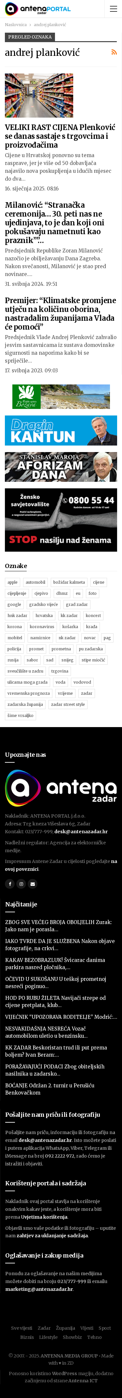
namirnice (40, 637)
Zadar (44, 1328)
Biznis (27, 1337)
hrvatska (44, 615)
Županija (65, 1328)
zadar (86, 693)
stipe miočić (93, 660)
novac (90, 637)
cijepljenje (16, 593)
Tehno (94, 1337)
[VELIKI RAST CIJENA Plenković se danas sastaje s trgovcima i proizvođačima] (39, 95)
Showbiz (72, 1337)
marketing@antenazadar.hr (39, 1289)
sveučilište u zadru (25, 671)
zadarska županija (25, 704)
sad (49, 660)
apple (12, 582)
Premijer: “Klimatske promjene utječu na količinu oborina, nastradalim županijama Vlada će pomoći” (60, 314)
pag (107, 637)
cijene (98, 582)
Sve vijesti (21, 1328)
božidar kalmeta (69, 582)
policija (14, 648)
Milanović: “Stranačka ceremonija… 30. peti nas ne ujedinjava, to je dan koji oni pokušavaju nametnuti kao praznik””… (54, 223)
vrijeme (65, 693)
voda (60, 682)
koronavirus (42, 626)
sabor (32, 660)
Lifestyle (48, 1337)
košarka (70, 626)
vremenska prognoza (28, 693)
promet (36, 648)
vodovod (82, 682)
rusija (13, 660)
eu (78, 593)
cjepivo (41, 593)
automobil (35, 582)
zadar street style (68, 704)
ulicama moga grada (27, 682)
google (14, 604)
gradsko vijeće (43, 604)
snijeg (67, 660)
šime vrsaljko (20, 715)
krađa (91, 626)
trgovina (59, 671)
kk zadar (69, 615)
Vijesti (86, 1328)
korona (14, 626)
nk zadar (67, 637)
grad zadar (77, 604)
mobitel (14, 637)
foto (92, 593)
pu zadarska (91, 648)
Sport (105, 1328)
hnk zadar (17, 615)
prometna (61, 648)
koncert (93, 615)
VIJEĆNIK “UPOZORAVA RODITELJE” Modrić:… (61, 1017)
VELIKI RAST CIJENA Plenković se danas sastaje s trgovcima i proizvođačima (60, 136)
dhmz (62, 593)
